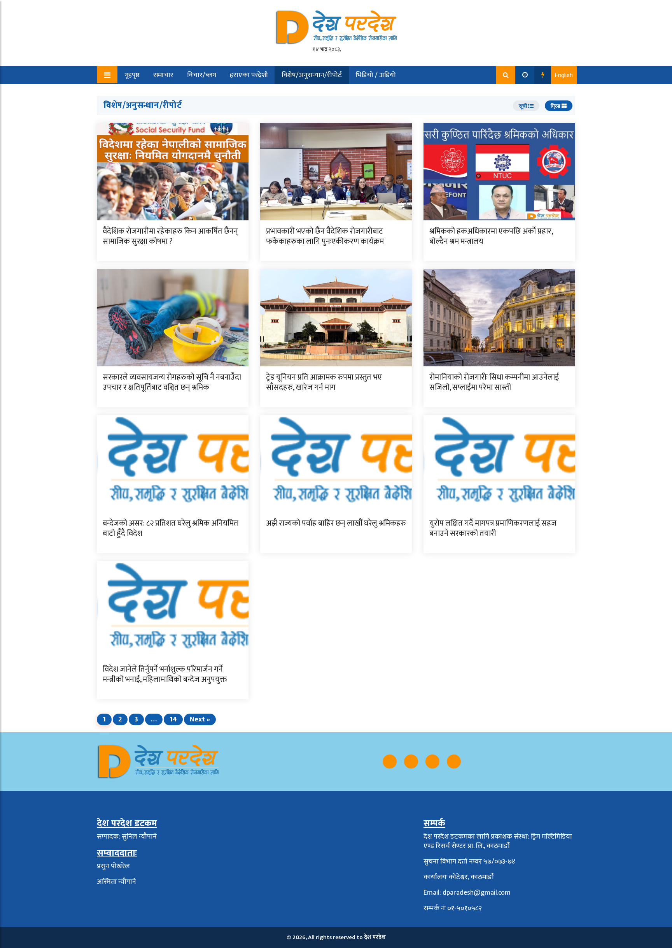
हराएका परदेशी (249, 75)
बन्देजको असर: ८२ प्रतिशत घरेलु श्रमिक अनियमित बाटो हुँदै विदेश (170, 528)
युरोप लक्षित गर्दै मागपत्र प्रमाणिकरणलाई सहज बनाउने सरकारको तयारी (492, 528)
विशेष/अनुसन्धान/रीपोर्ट (312, 75)
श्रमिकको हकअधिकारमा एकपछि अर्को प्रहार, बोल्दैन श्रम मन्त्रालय (491, 236)
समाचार (163, 75)
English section (141, 93)
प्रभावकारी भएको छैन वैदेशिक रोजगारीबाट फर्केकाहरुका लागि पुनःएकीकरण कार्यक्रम (325, 236)
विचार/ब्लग (201, 75)
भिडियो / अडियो (375, 75)
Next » (200, 719)
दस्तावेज (187, 93)
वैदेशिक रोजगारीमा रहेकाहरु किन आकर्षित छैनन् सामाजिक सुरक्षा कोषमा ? (170, 236)
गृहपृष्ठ (132, 75)
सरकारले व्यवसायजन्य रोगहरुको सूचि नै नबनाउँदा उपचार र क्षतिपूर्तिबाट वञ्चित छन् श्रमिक (172, 382)
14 (173, 719)
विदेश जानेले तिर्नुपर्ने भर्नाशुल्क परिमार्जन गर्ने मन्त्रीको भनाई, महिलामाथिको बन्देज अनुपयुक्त (165, 674)
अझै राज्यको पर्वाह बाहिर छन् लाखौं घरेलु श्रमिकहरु (336, 523)
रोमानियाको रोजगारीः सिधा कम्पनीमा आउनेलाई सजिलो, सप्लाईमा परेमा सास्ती (494, 382)
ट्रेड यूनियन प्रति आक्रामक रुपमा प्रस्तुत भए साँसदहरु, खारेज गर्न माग (324, 382)
